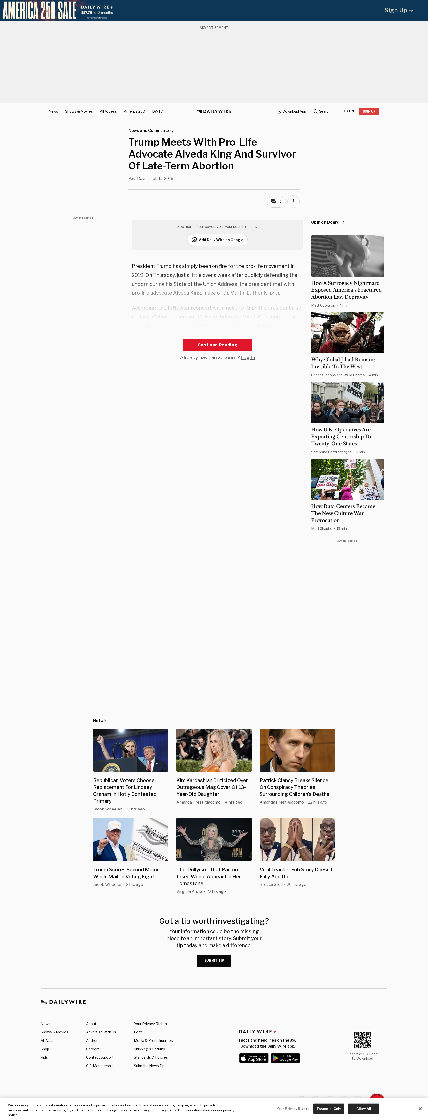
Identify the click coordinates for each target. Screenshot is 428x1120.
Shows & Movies (79, 111)
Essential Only (329, 1108)
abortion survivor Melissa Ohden (194, 317)
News (53, 111)
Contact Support (100, 1057)
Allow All (363, 1108)
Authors (93, 1040)
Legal (138, 1032)
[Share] (293, 201)
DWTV (157, 111)
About (91, 1024)
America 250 (134, 111)
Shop (45, 1049)
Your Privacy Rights (150, 1024)
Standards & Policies (151, 1057)
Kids (44, 1057)
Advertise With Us (101, 1032)
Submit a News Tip (149, 1066)
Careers (93, 1049)
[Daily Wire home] (214, 111)
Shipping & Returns (149, 1049)
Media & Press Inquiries (153, 1040)
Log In (248, 357)
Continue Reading (217, 344)
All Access (108, 111)
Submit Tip (214, 960)
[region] (214, 1109)
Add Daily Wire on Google (221, 240)
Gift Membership (100, 1066)
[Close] (420, 1108)
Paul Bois (136, 178)
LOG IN (349, 111)
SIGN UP (369, 111)
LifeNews (174, 308)
